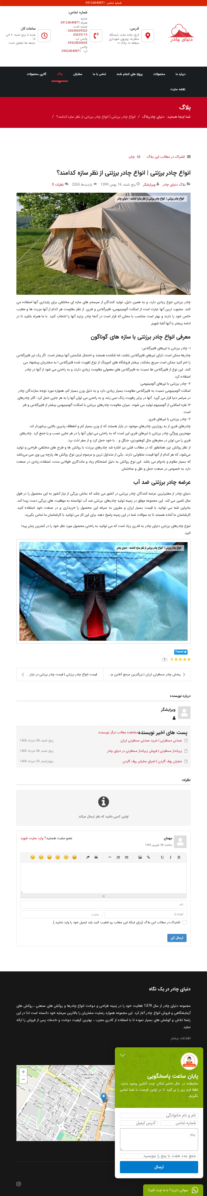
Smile (66, 857)
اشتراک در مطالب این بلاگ (166, 157)
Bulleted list (126, 857)
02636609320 (77, 30)
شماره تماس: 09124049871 (104, 3)
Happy (74, 857)
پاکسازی (88, 857)
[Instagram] (18, 1184)
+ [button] (23, 1072)
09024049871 (71, 51)
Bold (179, 857)
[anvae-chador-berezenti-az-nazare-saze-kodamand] (103, 244)
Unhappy (41, 857)
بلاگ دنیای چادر (174, 184)
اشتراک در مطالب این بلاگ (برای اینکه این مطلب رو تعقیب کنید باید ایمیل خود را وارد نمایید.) (116, 922)
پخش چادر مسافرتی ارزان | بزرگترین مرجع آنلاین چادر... (142, 674)
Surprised (57, 857)
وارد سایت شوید (31, 838)
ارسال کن (177, 937)
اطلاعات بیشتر (181, 1038)
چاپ (131, 157)
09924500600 (77, 43)
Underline (162, 857)
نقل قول (96, 857)
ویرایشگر (149, 184)
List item (110, 857)
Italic (170, 857)
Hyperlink (148, 857)
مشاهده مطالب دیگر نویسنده (118, 732)
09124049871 (70, 22)
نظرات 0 (58, 184)
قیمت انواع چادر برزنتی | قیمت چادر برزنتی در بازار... (62, 674)
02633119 (80, 34)
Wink (32, 857)
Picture (140, 857)
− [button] (23, 1079)
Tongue (49, 857)
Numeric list (118, 857)
